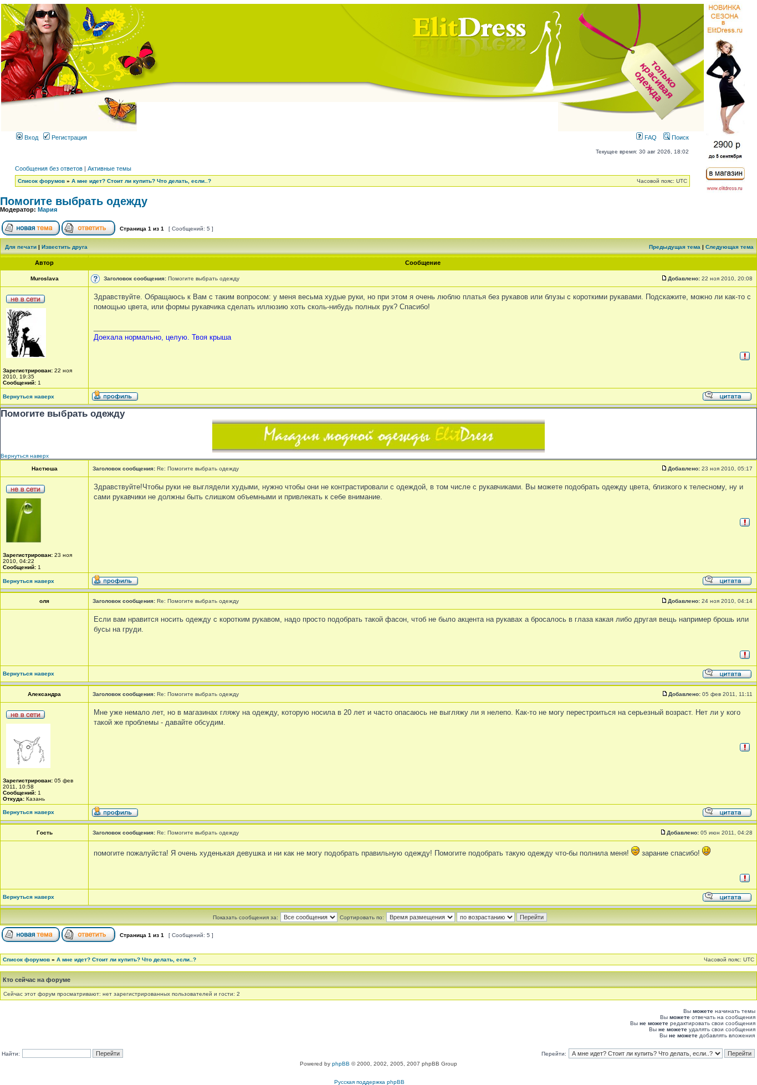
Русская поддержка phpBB (369, 1082)
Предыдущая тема (674, 247)
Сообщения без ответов (49, 168)
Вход (30, 137)
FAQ (650, 137)
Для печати (21, 247)
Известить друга (65, 247)
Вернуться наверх (28, 396)
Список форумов (41, 181)
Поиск (679, 137)
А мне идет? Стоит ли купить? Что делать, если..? (141, 181)
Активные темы (109, 168)
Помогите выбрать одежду (73, 201)
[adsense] (378, 450)
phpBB (341, 1064)
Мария (47, 209)
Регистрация (68, 137)
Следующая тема (729, 247)
